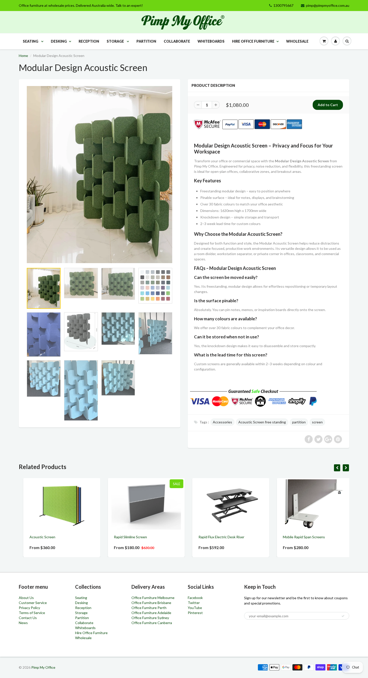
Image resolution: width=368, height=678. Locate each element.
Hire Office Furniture (253, 41)
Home (23, 55)
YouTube (195, 608)
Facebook (195, 597)
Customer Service (33, 602)
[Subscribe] (343, 616)
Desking (59, 41)
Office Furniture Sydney (150, 618)
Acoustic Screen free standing (262, 422)
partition (299, 422)
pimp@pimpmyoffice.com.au (327, 5)
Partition (146, 41)
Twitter (194, 602)
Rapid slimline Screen (126, 537)
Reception (89, 41)
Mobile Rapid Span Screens (300, 537)
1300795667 (283, 5)
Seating (31, 41)
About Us (26, 597)
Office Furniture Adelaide (151, 613)
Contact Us (28, 618)
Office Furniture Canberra (151, 623)
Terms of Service (32, 613)
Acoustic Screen (38, 537)
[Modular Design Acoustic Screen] (99, 174)
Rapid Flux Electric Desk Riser (217, 537)
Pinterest (195, 613)
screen (317, 422)
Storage (116, 41)
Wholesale (297, 41)
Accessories (222, 422)
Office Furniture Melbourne (152, 597)
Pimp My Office (43, 667)
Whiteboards (211, 41)
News (23, 623)
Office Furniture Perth (148, 608)
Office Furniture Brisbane (151, 602)
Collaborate (177, 41)
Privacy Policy (29, 608)
